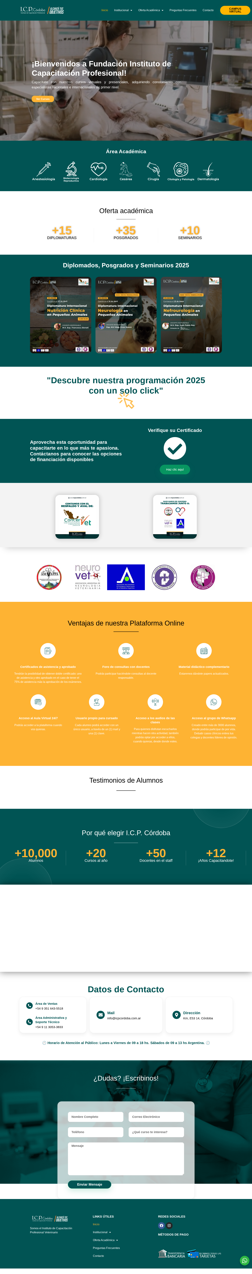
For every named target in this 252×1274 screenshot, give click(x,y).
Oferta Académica (149, 10)
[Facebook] (161, 1225)
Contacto (208, 10)
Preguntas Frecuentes (183, 10)
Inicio (104, 10)
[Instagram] (169, 1225)
